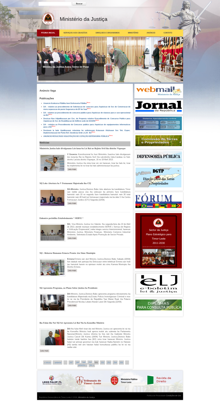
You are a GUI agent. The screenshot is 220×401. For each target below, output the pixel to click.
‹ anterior (57, 362)
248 (77, 362)
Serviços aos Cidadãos (75, 33)
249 (83, 362)
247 (71, 362)
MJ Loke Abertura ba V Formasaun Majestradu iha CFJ (65, 183)
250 (90, 362)
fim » (92, 365)
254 (115, 362)
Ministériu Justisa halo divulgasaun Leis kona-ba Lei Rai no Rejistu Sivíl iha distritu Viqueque (83, 148)
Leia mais (72, 169)
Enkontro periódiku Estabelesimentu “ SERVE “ (61, 218)
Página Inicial (48, 33)
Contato (168, 33)
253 (108, 362)
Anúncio (151, 33)
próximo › (82, 365)
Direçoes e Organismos (108, 33)
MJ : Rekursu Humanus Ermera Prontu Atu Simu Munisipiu (67, 253)
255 (121, 362)
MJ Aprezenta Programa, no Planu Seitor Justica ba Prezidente (68, 287)
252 (102, 362)
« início (47, 362)
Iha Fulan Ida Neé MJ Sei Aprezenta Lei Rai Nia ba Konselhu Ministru (72, 322)
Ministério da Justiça (86, 397)
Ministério (133, 33)
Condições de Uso (173, 396)
